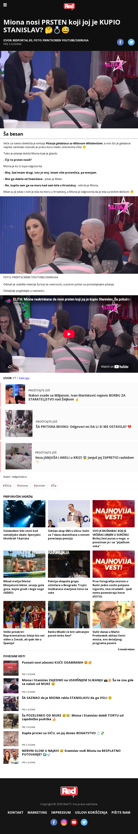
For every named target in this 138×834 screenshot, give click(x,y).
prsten (39, 485)
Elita (7, 485)
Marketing (37, 812)
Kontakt (15, 812)
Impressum (61, 812)
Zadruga (24, 378)
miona (22, 485)
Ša (53, 485)
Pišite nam (120, 812)
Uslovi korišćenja (91, 812)
